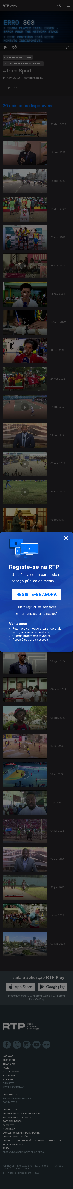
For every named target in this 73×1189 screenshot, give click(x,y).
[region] (36, 594)
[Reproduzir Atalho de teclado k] (5, 1185)
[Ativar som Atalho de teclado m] (14, 1185)
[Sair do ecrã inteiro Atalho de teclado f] (67, 1185)
